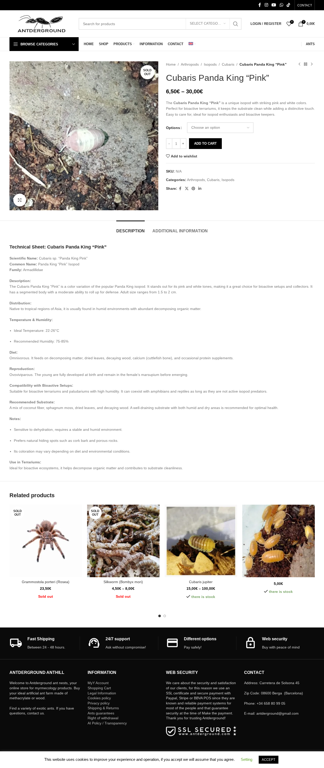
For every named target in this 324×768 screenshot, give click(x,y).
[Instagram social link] (266, 5)
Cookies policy (99, 698)
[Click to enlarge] (19, 200)
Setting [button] (246, 759)
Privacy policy (99, 703)
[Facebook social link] (260, 5)
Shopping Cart (99, 688)
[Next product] (312, 64)
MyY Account (98, 683)
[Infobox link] (44, 643)
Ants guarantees (101, 713)
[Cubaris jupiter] (201, 541)
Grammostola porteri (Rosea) (45, 582)
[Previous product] (299, 64)
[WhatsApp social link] (281, 5)
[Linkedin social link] (200, 188)
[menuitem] (192, 44)
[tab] (130, 228)
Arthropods (190, 64)
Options (173, 128)
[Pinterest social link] (193, 188)
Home (171, 64)
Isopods (210, 64)
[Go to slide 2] (164, 616)
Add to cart (205, 143)
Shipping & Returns (103, 708)
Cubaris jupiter (201, 582)
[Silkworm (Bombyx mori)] (123, 541)
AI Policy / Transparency (107, 723)
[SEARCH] (236, 24)
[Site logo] (41, 23)
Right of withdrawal (103, 718)
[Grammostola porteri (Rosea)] (45, 541)
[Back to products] (305, 64)
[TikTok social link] (288, 5)
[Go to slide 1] (159, 616)
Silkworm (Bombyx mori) (123, 582)
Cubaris (228, 64)
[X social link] (186, 188)
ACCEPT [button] (268, 760)
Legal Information (102, 693)
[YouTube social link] (274, 5)
